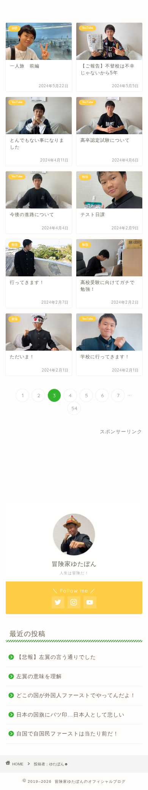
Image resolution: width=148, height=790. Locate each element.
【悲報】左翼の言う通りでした (56, 657)
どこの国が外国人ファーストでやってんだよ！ (76, 695)
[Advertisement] (74, 465)
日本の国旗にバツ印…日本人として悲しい (70, 715)
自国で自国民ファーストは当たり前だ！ (67, 734)
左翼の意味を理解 (39, 676)
